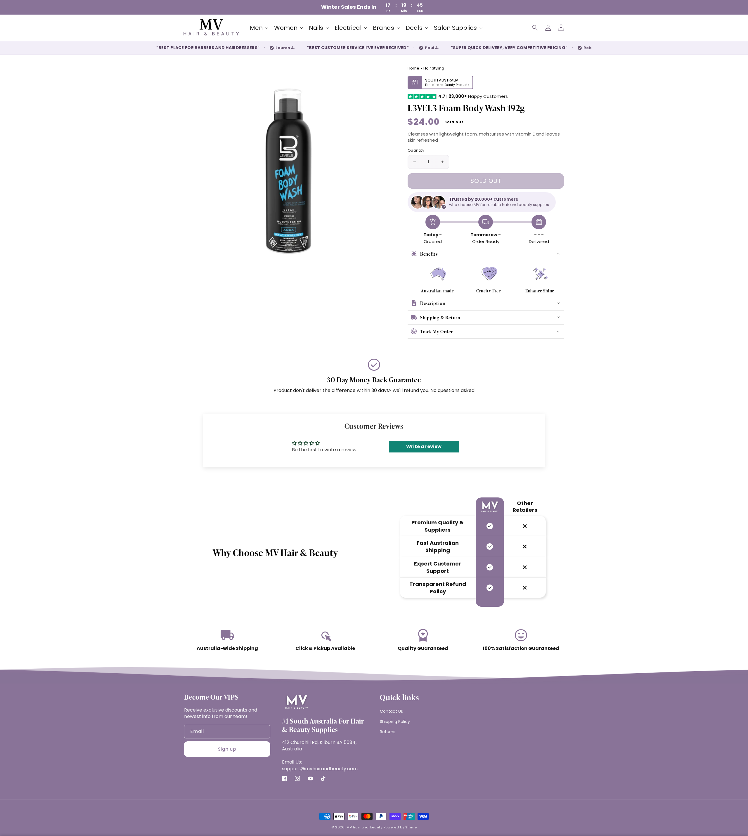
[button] (535, 27)
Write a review (423, 446)
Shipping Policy (395, 721)
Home (413, 68)
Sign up (227, 749)
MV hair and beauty (364, 827)
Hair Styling (433, 68)
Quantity (416, 150)
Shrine (411, 827)
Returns (387, 732)
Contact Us (391, 711)
